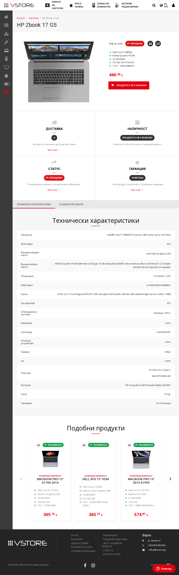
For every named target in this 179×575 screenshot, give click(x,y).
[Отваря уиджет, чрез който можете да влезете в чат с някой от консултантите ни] (164, 568)
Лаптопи (34, 18)
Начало (21, 18)
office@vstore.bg (157, 549)
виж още (53, 149)
